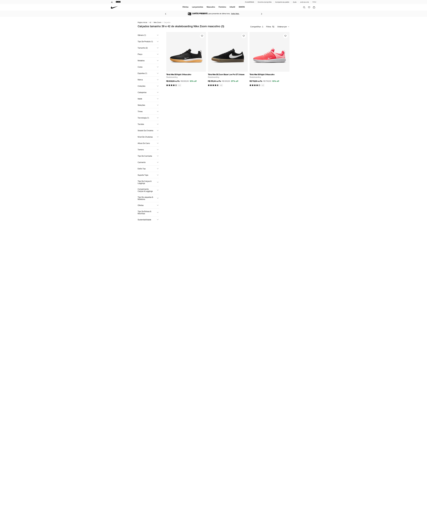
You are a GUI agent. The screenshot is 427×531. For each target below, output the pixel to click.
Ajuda (294, 2)
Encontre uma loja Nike (264, 2)
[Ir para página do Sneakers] (118, 2)
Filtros (268, 27)
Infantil (232, 7)
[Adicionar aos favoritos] (202, 36)
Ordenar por (282, 27)
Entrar (314, 2)
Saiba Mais (233, 14)
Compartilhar (255, 27)
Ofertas (185, 7)
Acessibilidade (249, 2)
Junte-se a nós (304, 2)
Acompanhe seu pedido (282, 2)
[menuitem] (185, 7)
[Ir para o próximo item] (261, 13)
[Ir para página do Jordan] (112, 2)
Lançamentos (197, 7)
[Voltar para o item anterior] (165, 13)
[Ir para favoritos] (309, 7)
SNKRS (242, 7)
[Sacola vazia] (314, 7)
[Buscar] (304, 7)
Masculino (211, 7)
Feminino (222, 7)
